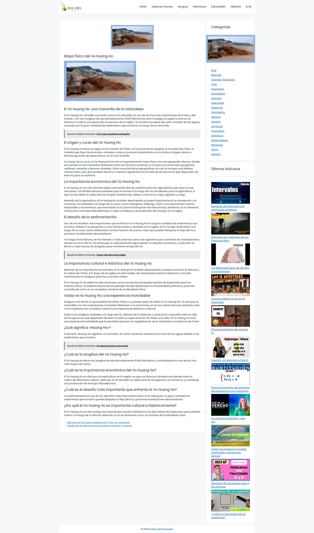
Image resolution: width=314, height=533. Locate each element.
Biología (216, 75)
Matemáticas (219, 140)
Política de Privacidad (161, 529)
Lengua (183, 6)
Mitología (217, 145)
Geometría (218, 112)
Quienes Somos (162, 6)
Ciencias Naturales (223, 79)
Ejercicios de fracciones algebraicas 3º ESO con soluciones (98, 422)
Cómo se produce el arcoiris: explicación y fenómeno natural (229, 452)
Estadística (218, 93)
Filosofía (216, 98)
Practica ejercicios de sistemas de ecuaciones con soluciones (230, 389)
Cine (214, 84)
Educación (218, 6)
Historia (235, 6)
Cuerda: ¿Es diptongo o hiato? (229, 360)
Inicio (143, 6)
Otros (214, 149)
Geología (217, 107)
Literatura (199, 6)
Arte (248, 6)
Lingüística (217, 131)
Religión (216, 154)
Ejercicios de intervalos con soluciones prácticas (228, 208)
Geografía (217, 103)
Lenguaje (217, 126)
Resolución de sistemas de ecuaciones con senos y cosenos (99, 425)
